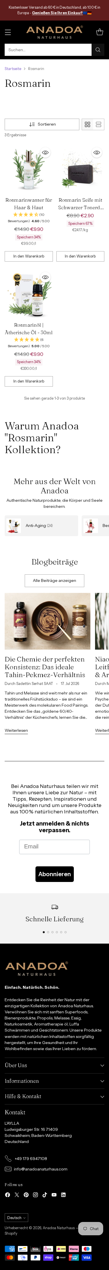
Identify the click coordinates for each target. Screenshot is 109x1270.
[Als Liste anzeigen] (98, 124)
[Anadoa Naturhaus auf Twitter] (16, 1195)
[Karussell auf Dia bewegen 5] (61, 932)
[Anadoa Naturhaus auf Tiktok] (44, 1195)
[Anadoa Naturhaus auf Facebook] (7, 1195)
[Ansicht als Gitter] (87, 124)
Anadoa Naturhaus (59, 1228)
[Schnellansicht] (45, 152)
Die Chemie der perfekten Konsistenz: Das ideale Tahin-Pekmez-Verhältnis (45, 667)
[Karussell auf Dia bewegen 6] (66, 932)
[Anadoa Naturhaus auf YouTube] (54, 1195)
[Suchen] (98, 50)
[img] (29, 218)
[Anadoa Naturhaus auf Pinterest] (26, 1195)
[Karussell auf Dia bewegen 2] (48, 932)
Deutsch (14, 1218)
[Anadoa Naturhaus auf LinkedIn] (63, 1195)
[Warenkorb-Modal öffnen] (100, 32)
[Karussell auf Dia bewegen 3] (52, 932)
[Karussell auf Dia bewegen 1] (44, 932)
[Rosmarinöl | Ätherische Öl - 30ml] (29, 294)
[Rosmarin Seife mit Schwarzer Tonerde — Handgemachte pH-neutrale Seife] (80, 169)
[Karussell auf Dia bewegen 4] (57, 932)
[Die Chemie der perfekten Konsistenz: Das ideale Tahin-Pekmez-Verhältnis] (47, 621)
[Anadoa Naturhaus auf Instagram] (35, 1195)
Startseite (13, 69)
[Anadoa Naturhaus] (55, 32)
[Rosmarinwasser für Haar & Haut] (29, 169)
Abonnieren (54, 874)
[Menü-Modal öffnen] (8, 32)
